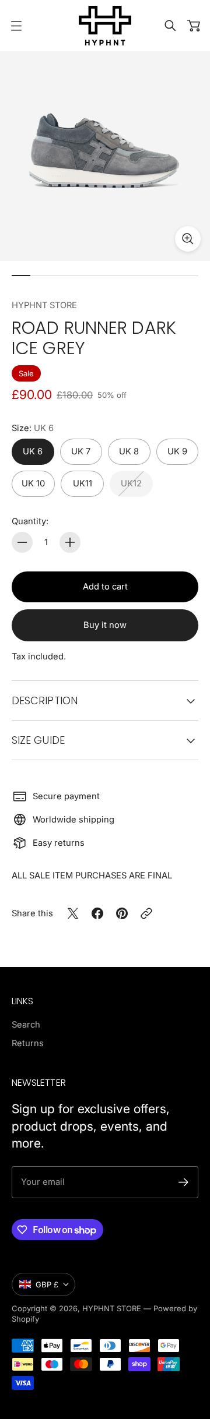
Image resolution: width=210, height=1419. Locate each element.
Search (26, 1024)
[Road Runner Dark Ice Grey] (105, 156)
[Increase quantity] (70, 542)
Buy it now (105, 625)
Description (45, 700)
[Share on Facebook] (97, 913)
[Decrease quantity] (22, 542)
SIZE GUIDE (38, 740)
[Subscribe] (183, 1182)
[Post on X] (72, 913)
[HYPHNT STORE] (105, 25)
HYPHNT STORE (44, 305)
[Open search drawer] (170, 25)
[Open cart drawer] (193, 25)
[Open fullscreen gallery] (188, 239)
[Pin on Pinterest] (121, 913)
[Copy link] (146, 913)
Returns (28, 1043)
